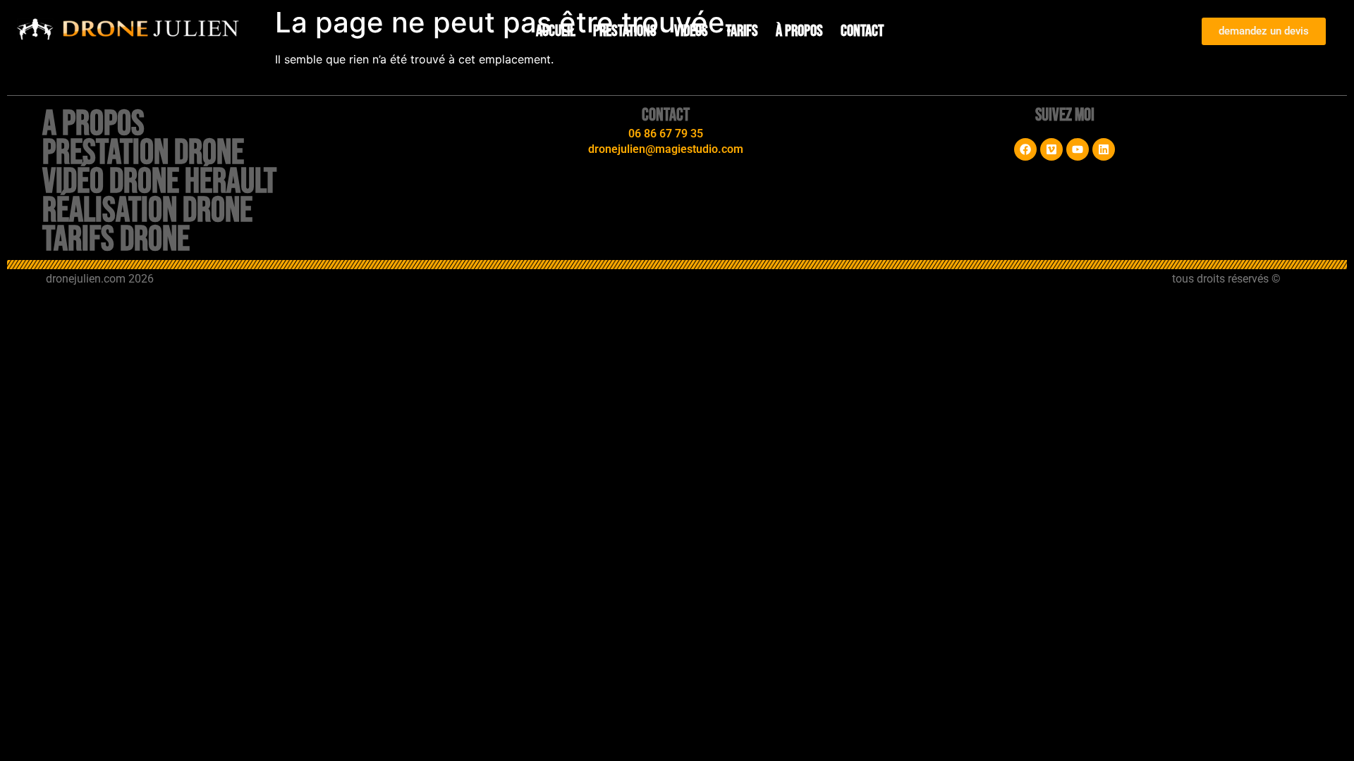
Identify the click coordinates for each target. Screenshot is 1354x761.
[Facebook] (1025, 149)
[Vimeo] (1051, 149)
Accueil (555, 31)
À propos (799, 31)
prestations (625, 31)
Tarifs (742, 31)
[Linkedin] (1103, 149)
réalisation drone (147, 211)
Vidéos (691, 31)
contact (862, 31)
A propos (93, 124)
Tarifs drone (116, 239)
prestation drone (143, 153)
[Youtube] (1077, 149)
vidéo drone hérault (159, 182)
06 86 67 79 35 (665, 133)
